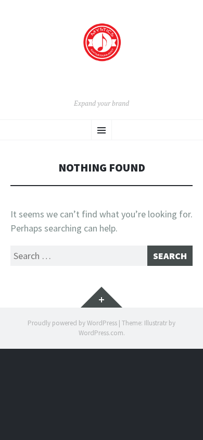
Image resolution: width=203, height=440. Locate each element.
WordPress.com (101, 332)
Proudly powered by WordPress (72, 323)
